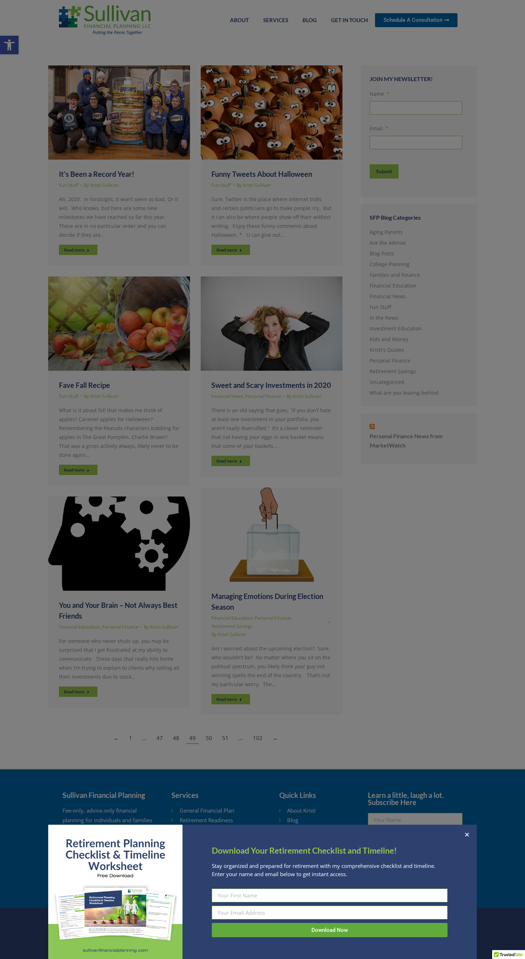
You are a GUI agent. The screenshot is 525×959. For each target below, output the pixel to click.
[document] (262, 479)
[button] (467, 834)
